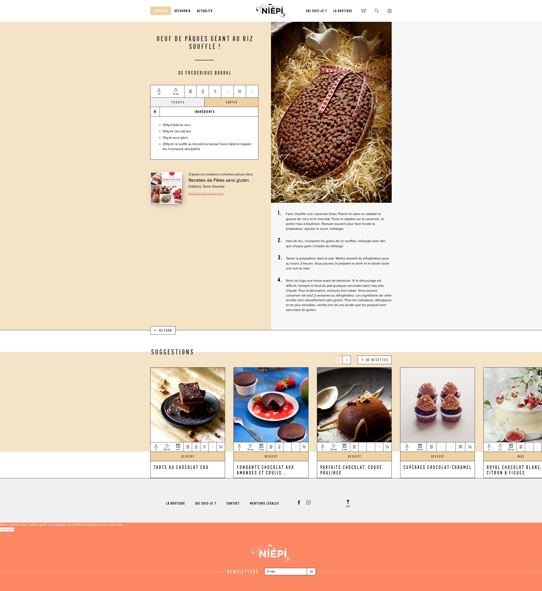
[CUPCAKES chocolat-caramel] (437, 404)
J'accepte (7, 529)
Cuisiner (160, 10)
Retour (165, 330)
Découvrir (182, 10)
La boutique (342, 10)
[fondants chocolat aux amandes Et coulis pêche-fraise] (271, 404)
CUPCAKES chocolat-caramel (437, 467)
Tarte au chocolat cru (180, 467)
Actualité (205, 10)
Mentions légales (264, 503)
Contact (232, 503)
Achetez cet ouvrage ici (206, 193)
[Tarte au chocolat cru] (188, 404)
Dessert (187, 456)
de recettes (376, 360)
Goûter (231, 102)
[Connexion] (389, 11)
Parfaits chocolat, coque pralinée (351, 470)
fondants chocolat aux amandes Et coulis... (265, 470)
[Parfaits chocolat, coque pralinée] (354, 404)
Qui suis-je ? (316, 10)
